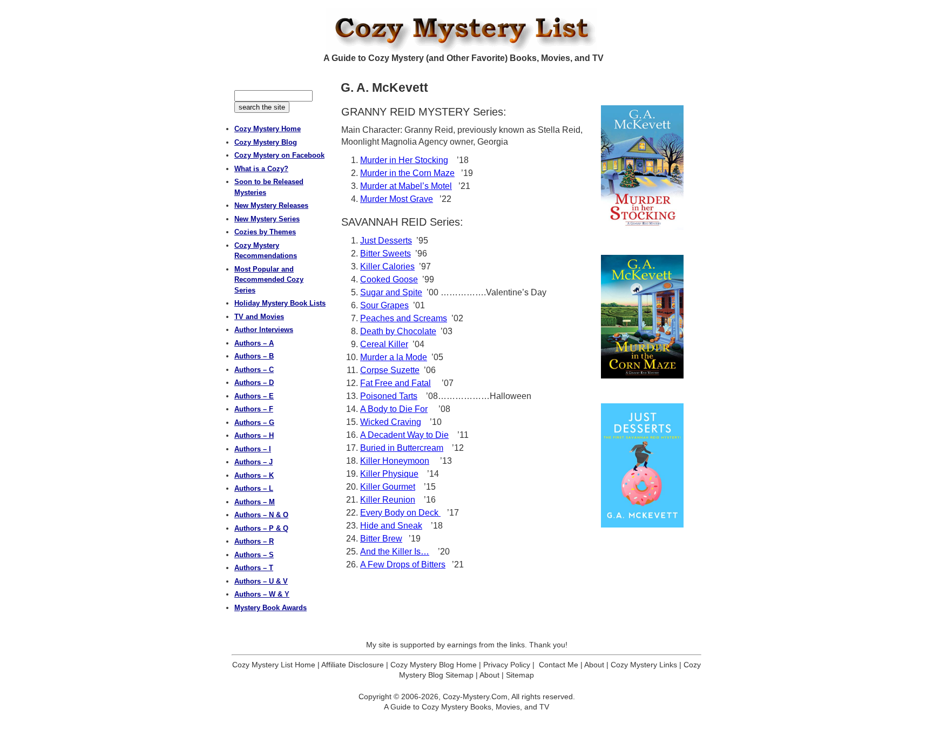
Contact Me (558, 664)
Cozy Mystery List (466, 30)
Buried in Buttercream (401, 447)
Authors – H (254, 435)
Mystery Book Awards (270, 608)
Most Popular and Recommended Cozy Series (268, 279)
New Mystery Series (267, 219)
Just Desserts (386, 240)
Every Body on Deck (400, 512)
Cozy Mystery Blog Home (433, 664)
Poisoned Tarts (388, 396)
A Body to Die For (394, 409)
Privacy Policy (506, 664)
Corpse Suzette (390, 370)
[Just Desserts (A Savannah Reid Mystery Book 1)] (642, 465)
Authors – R (254, 541)
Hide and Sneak (391, 525)
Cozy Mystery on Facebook (279, 155)
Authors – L (253, 488)
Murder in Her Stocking (404, 160)
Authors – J (253, 462)
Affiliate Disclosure (352, 664)
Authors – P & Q (261, 528)
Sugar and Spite (391, 292)
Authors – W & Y (261, 594)
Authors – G (254, 422)
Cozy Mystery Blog (265, 142)
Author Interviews (263, 330)
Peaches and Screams (403, 318)
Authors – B (254, 356)
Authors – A (254, 343)
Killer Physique (389, 473)
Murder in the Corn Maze (407, 173)
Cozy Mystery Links (644, 664)
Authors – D (254, 382)
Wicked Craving (390, 422)
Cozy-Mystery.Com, (476, 696)
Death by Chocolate (398, 331)
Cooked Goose (389, 279)
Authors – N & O (261, 515)
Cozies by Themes (265, 232)
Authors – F (253, 409)
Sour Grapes (384, 305)
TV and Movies (259, 317)
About (594, 664)
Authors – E (254, 396)
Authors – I (252, 449)
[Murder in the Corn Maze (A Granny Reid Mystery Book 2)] (642, 317)
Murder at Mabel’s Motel (406, 186)
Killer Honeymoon (394, 460)
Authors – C (254, 370)
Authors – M (254, 502)
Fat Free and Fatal (395, 383)
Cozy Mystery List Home (273, 664)
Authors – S (254, 555)
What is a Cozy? (261, 169)
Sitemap (520, 675)
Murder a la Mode (393, 357)
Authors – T (253, 568)
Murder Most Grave (396, 199)
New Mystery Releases (271, 205)
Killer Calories (387, 266)
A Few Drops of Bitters (402, 564)
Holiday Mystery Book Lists (280, 303)
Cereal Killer (384, 344)
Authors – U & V (261, 581)
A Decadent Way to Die (404, 435)
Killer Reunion (387, 499)
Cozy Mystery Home (267, 129)
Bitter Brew (381, 538)
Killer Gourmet (387, 486)
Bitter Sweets (385, 253)
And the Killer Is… (394, 551)
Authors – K (254, 475)
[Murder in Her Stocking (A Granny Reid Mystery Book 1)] (642, 167)
